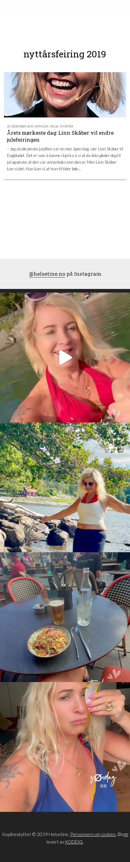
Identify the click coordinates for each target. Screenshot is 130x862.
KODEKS (74, 841)
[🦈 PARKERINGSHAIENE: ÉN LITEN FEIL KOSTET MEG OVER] (65, 747)
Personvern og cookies (93, 834)
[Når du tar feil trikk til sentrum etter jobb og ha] (65, 617)
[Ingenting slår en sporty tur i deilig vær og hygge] (65, 487)
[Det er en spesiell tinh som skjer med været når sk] (65, 357)
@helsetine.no (47, 273)
